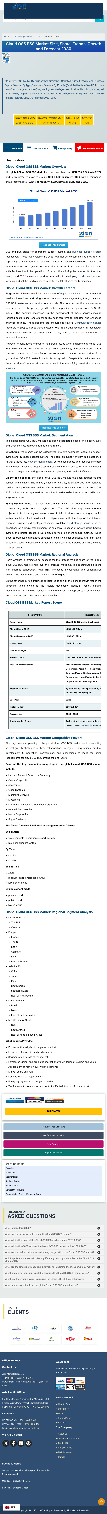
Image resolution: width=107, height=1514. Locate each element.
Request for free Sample (54, 44)
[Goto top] (101, 1501)
